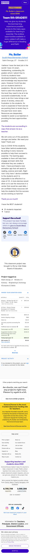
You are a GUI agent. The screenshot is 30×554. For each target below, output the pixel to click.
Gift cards (4, 445)
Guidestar (15, 484)
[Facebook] (17, 508)
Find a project (5, 439)
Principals (6, 524)
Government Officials (15, 526)
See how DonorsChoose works (15, 426)
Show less (15, 352)
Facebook (10, 235)
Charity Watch (9, 482)
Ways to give (5, 456)
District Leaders (17, 524)
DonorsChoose (5, 2)
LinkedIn (25, 235)
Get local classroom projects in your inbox (15, 513)
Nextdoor (20, 235)
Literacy (4, 282)
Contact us (18, 456)
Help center (15, 434)
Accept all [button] (15, 551)
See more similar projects (15, 399)
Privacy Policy (10, 542)
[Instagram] (6, 508)
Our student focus (20, 442)
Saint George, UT (7, 279)
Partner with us (6, 448)
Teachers (21, 521)
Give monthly (5, 442)
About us (17, 439)
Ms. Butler (15, 54)
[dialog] (15, 542)
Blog (16, 451)
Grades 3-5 (18, 279)
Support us (5, 451)
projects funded (22, 489)
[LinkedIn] (12, 508)
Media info (18, 454)
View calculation (5, 342)
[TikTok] (23, 508)
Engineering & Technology (18, 282)
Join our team (19, 445)
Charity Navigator (20, 482)
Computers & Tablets (8, 285)
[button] (4, 234)
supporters (8, 489)
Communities (18, 448)
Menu (25, 2)
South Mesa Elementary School (15, 58)
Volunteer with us (6, 454)
